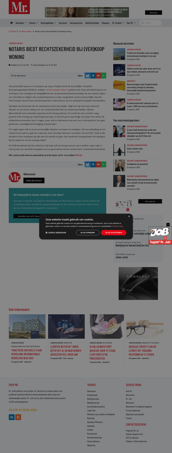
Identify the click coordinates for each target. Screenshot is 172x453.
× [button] (129, 216)
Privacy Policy (117, 226)
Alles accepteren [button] (113, 232)
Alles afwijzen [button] (88, 232)
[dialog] (86, 226)
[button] (56, 232)
